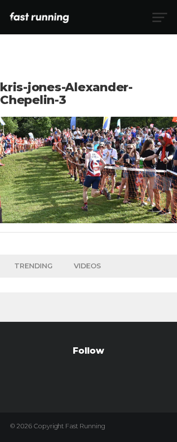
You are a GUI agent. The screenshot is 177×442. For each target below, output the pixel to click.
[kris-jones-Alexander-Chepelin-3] (88, 220)
